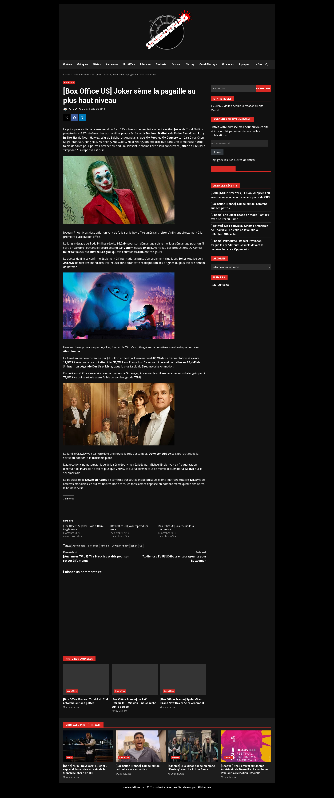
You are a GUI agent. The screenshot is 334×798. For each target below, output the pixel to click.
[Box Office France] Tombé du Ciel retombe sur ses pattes (86, 679)
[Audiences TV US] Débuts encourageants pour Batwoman (174, 556)
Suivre (217, 152)
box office (69, 82)
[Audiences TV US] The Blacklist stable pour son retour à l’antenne (96, 556)
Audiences (112, 64)
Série (69, 757)
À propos (244, 64)
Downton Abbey (120, 545)
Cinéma (67, 64)
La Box (258, 64)
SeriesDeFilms (76, 108)
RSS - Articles (220, 285)
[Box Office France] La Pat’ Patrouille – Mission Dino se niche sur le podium (135, 679)
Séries (97, 64)
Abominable (79, 545)
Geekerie (161, 64)
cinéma (105, 545)
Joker (134, 545)
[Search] (266, 64)
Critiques (82, 64)
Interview (145, 64)
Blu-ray (190, 64)
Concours (228, 64)
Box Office (129, 64)
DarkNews (185, 787)
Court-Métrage (208, 64)
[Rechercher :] (233, 88)
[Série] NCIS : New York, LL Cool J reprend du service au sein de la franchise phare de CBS (88, 746)
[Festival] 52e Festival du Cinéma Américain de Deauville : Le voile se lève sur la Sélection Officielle (239, 230)
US (141, 545)
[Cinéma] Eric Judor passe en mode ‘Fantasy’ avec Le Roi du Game (193, 746)
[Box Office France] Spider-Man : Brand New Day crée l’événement (183, 679)
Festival (176, 64)
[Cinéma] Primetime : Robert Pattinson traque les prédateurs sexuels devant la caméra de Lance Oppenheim (237, 245)
